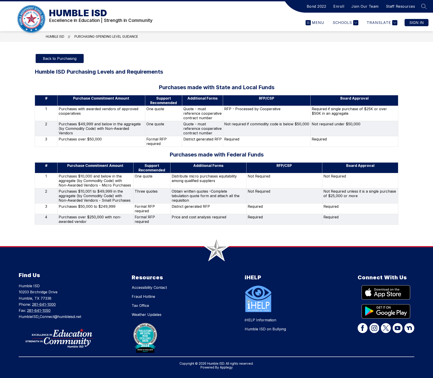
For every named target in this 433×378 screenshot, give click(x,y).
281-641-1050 (39, 310)
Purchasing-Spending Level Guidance (106, 36)
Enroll (338, 6)
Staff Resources (400, 6)
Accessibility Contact (149, 287)
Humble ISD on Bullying (265, 329)
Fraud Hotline (143, 296)
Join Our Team (365, 6)
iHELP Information (260, 320)
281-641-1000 (44, 304)
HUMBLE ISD (55, 36)
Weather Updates (146, 314)
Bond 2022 (316, 6)
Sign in (416, 22)
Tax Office (140, 305)
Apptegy (226, 367)
